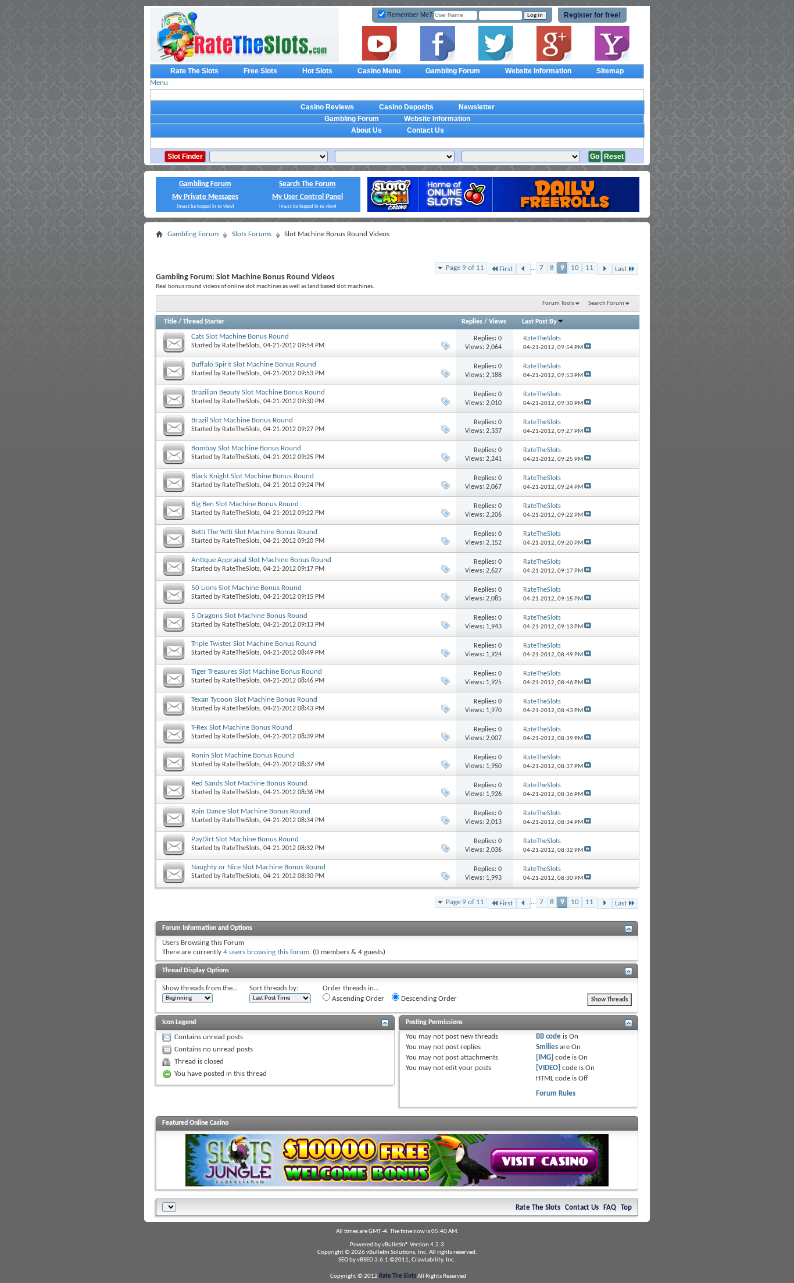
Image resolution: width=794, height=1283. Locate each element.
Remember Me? (408, 14)
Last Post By (539, 321)
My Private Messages (205, 197)
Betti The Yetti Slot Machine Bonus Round (254, 532)
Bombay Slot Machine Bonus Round (246, 448)
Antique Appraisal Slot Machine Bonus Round (261, 560)
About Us (366, 130)
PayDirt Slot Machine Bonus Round (245, 839)
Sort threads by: (273, 988)
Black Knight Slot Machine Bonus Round (252, 476)
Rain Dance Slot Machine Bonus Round (250, 811)
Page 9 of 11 (465, 268)
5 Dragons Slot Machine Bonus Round (249, 616)
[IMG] (544, 1057)
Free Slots (260, 71)
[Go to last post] (587, 347)
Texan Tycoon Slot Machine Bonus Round (254, 699)
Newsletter (477, 107)
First (506, 269)
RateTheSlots (241, 345)
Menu (159, 83)
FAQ (609, 1207)
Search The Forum (307, 184)
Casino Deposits (406, 107)
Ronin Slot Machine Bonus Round (242, 755)
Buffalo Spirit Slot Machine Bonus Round (253, 364)
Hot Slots (317, 71)
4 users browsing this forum (266, 952)
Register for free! (592, 15)
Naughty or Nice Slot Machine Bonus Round (258, 867)
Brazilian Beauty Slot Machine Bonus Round (258, 392)
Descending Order (428, 999)
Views (497, 321)
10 (575, 268)
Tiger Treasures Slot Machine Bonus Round (256, 672)
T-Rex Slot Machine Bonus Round (241, 727)
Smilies (547, 1047)
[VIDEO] (548, 1068)
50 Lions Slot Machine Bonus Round (246, 588)
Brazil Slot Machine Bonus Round (242, 420)
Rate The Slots (194, 71)
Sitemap (610, 71)
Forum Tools (558, 303)
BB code (548, 1036)
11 (589, 268)
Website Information (538, 71)
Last (621, 269)
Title (170, 321)
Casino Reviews (327, 107)
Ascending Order (357, 999)
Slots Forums (251, 234)
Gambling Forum (452, 71)
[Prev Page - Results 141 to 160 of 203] (523, 269)
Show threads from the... (200, 988)
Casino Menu (378, 71)
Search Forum (606, 303)
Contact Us (425, 130)
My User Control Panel (307, 197)
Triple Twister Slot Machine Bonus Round (253, 644)
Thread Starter (203, 321)
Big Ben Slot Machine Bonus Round (245, 504)
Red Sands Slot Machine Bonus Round (249, 783)
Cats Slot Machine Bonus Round (240, 336)
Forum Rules (555, 1093)
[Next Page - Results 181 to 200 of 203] (604, 269)
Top (626, 1207)
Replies (472, 321)
